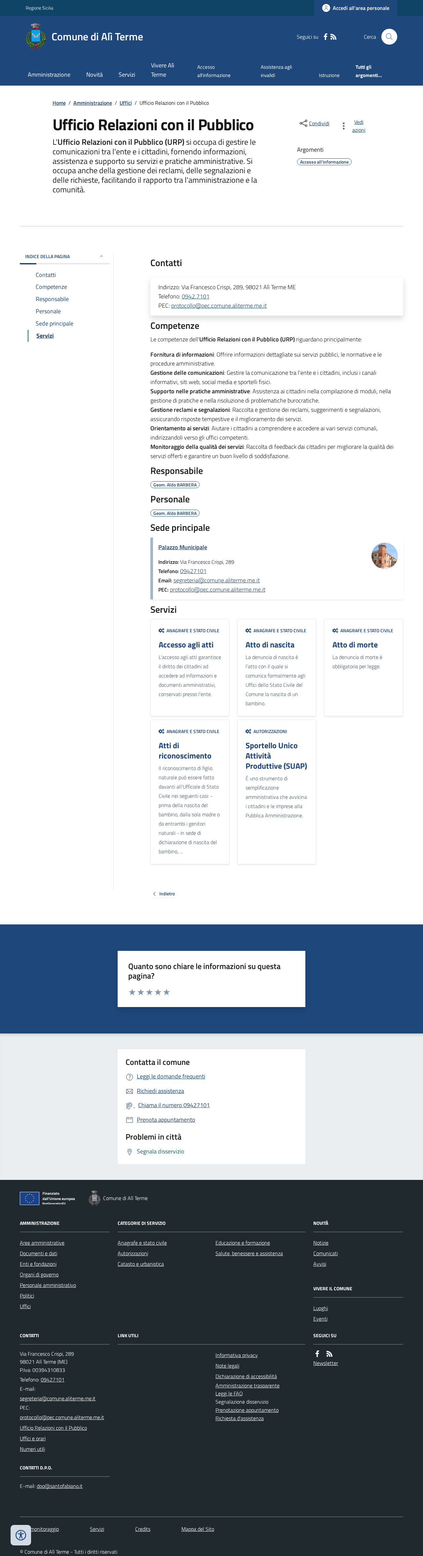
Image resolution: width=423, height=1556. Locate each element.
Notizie (320, 1243)
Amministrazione (49, 74)
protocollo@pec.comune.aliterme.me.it (219, 305)
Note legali (227, 1366)
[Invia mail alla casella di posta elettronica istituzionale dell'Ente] (58, 1398)
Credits (142, 1529)
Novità (94, 74)
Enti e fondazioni (38, 1264)
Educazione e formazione (242, 1243)
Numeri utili (32, 1449)
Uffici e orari (33, 1438)
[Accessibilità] (21, 1535)
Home (59, 103)
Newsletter (325, 1363)
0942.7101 (196, 296)
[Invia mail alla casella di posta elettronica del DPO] (60, 1486)
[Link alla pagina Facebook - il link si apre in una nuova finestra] (325, 37)
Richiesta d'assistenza (239, 1418)
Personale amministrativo (48, 1285)
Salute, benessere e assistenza (249, 1253)
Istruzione (329, 75)
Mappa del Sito (197, 1529)
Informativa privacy (236, 1355)
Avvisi (319, 1264)
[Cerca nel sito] (386, 37)
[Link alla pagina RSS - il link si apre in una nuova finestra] (333, 37)
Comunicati (325, 1253)
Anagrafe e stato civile (142, 1243)
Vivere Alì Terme (162, 70)
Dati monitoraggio (39, 1529)
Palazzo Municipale (182, 547)
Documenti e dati (38, 1253)
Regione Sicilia (39, 7)
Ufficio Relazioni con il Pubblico (53, 1428)
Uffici (126, 103)
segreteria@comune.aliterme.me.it (216, 580)
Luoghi (320, 1308)
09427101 (193, 570)
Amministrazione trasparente (247, 1385)
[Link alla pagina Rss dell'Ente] (329, 1354)
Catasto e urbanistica (141, 1264)
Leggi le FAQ (229, 1393)
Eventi (320, 1319)
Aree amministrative (42, 1243)
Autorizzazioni (133, 1253)
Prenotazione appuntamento (247, 1410)
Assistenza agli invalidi (276, 71)
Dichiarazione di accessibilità (246, 1376)
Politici (27, 1296)
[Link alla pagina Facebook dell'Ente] (317, 1354)
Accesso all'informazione (214, 71)
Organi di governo (39, 1274)
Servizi (127, 74)
